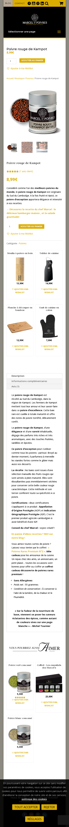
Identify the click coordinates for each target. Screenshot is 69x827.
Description (18, 375)
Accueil (10, 78)
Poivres (29, 78)
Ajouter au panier (32, 60)
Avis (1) (15, 386)
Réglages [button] (34, 819)
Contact (20, 3)
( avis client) (26, 171)
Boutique (19, 78)
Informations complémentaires (29, 381)
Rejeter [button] (49, 807)
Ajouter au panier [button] (21, 297)
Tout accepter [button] (26, 807)
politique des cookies (34, 799)
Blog (8, 3)
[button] (20, 68)
